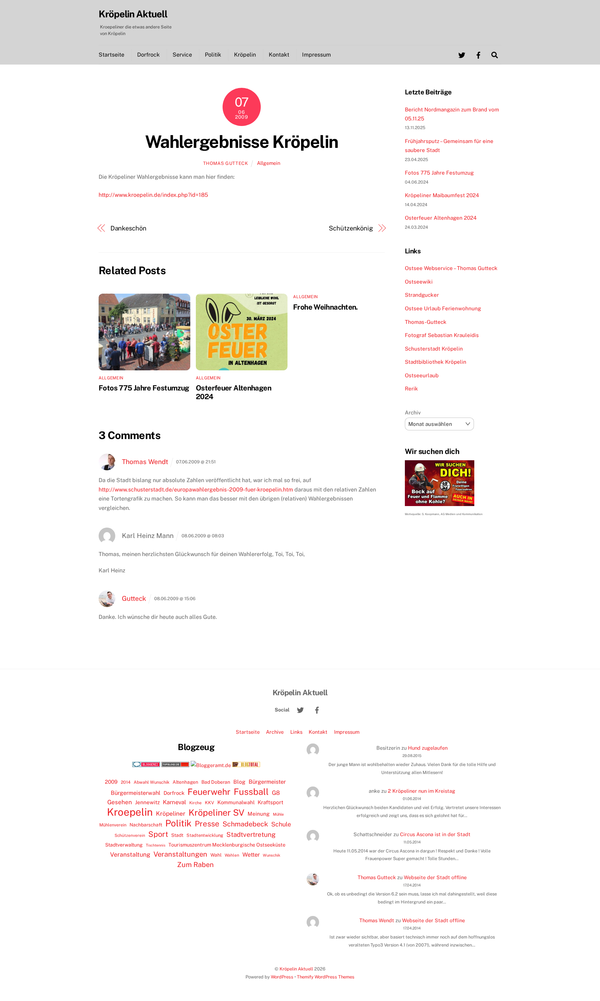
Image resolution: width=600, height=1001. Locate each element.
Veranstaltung (130, 854)
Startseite (111, 54)
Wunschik (271, 855)
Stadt (177, 835)
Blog (239, 782)
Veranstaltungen (180, 854)
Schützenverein (130, 835)
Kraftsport (270, 802)
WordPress (282, 976)
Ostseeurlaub (422, 375)
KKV (209, 802)
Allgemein (268, 163)
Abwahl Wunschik (151, 782)
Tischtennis (155, 845)
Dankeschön (128, 228)
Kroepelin (130, 812)
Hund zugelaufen (428, 748)
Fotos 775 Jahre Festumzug (144, 388)
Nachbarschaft (146, 824)
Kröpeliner (170, 813)
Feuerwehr (209, 791)
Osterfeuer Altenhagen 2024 (441, 218)
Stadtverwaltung (124, 845)
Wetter (251, 854)
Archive (275, 732)
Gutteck (134, 598)
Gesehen (119, 802)
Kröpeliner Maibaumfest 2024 (442, 195)
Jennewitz (147, 802)
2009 (111, 782)
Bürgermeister (267, 782)
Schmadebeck (245, 824)
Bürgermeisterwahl (135, 793)
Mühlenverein (112, 824)
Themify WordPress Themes (326, 976)
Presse (207, 823)
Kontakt (279, 54)
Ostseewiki (419, 282)
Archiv (413, 412)
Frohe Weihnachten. (325, 307)
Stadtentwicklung (204, 835)
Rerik (411, 389)
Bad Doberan (215, 782)
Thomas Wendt (145, 461)
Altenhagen (185, 782)
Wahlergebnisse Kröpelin (241, 142)
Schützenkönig (351, 228)
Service (182, 54)
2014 (126, 782)
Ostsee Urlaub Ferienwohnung (443, 308)
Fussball (251, 791)
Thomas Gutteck (225, 163)
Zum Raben (195, 864)
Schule (281, 824)
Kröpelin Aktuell (296, 968)
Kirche (195, 802)
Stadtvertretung (251, 834)
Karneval (174, 802)
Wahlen (232, 855)
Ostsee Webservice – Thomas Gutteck (451, 268)
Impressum (316, 54)
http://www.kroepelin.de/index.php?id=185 (153, 195)
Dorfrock (148, 54)
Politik (213, 54)
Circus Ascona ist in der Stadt (435, 834)
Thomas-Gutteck (426, 322)
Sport (158, 834)
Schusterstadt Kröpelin (434, 349)
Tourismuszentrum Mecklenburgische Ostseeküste (226, 845)
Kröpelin (245, 54)
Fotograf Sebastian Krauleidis (442, 335)
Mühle (278, 814)
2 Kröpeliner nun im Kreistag (421, 791)
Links (296, 732)
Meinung (259, 814)
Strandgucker (422, 295)
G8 (276, 792)
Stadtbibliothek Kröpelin (435, 362)
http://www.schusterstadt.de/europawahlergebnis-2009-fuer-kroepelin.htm (196, 489)
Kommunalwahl (236, 802)
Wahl (216, 855)
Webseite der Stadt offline (435, 877)
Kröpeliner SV (216, 812)
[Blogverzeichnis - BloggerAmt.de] (211, 765)
